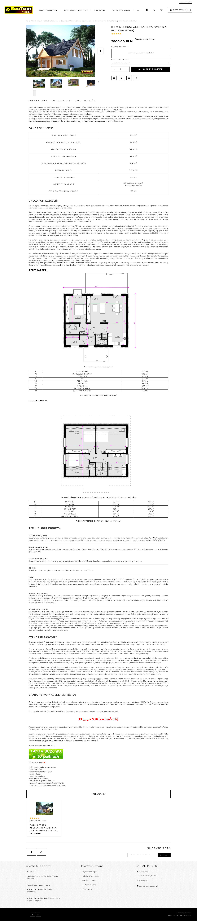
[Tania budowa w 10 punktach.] (46, 754)
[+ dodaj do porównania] (114, 78)
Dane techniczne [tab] (61, 100)
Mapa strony (87, 889)
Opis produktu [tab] (37, 100)
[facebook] (31, 852)
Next (34, 93)
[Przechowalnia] (161, 10)
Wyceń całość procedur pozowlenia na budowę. (42, 877)
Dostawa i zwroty (89, 885)
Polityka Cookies (88, 880)
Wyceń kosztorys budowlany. (38, 885)
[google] (41, 852)
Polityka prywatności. (90, 876)
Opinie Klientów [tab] (85, 100)
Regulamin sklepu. (89, 872)
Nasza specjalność (121, 10)
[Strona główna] (19, 10)
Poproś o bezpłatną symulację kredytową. (39, 890)
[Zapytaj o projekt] (129, 78)
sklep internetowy (175, 915)
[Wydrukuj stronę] (136, 78)
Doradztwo (100, 10)
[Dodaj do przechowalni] (121, 78)
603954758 (143, 880)
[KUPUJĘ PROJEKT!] (44, 825)
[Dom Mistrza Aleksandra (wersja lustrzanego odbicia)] (44, 808)
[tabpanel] (98, 446)
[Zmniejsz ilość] (113, 69)
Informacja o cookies (184, 912)
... (138, 10)
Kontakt (30, 872)
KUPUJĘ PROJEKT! (153, 69)
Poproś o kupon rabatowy (145, 39)
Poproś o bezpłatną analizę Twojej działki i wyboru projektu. (43, 899)
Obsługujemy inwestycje (76, 10)
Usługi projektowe (48, 10)
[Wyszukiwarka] (154, 10)
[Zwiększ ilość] (127, 69)
